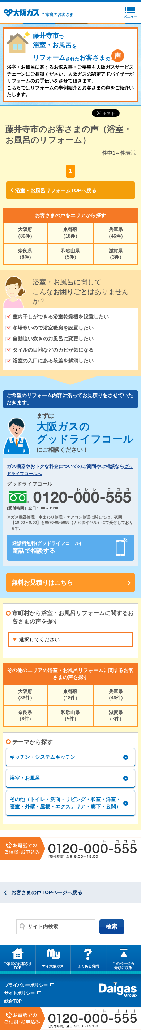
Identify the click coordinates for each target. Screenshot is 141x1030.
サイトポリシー (19, 993)
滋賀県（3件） (115, 254)
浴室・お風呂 (25, 778)
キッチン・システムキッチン (43, 757)
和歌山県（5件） (70, 254)
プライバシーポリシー (26, 985)
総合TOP (13, 1001)
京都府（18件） (70, 232)
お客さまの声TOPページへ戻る (46, 892)
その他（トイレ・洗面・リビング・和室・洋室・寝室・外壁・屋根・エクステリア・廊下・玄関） (65, 802)
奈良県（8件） (25, 254)
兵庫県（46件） (115, 232)
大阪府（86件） (25, 232)
